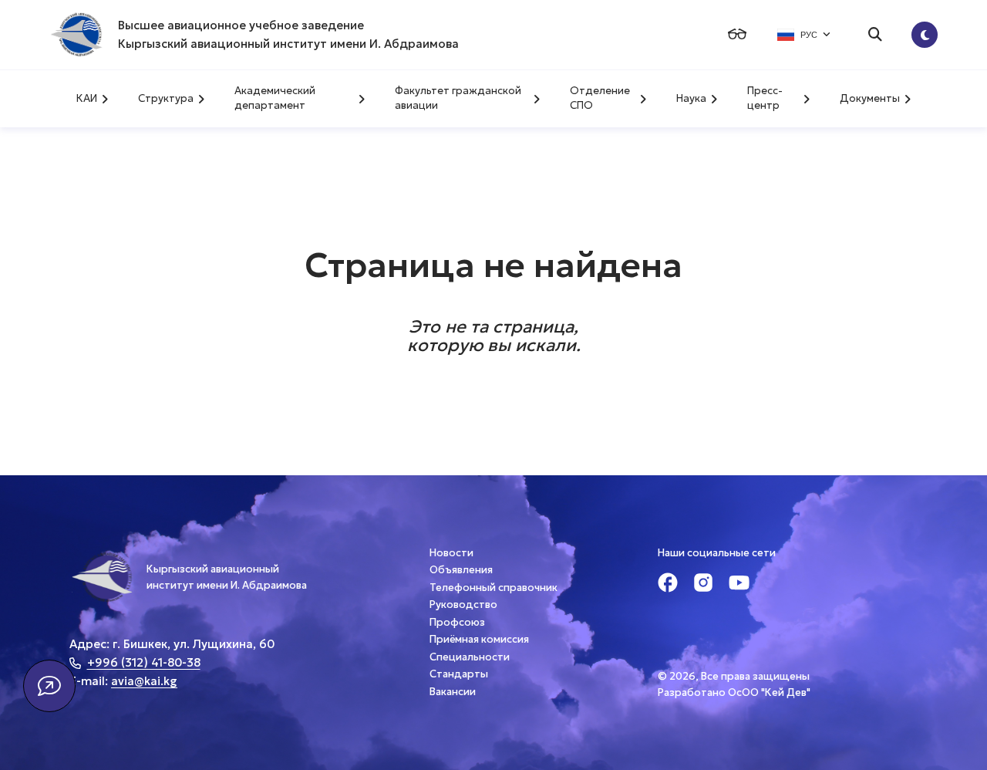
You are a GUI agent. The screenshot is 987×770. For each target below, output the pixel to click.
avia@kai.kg (144, 681)
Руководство (463, 604)
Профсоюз (457, 622)
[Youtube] (739, 585)
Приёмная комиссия (479, 639)
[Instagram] (703, 584)
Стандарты (458, 674)
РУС (808, 34)
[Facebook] (668, 584)
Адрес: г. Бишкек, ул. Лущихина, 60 (172, 644)
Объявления (461, 569)
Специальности (469, 657)
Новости (451, 552)
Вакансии (452, 691)
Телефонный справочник (493, 587)
